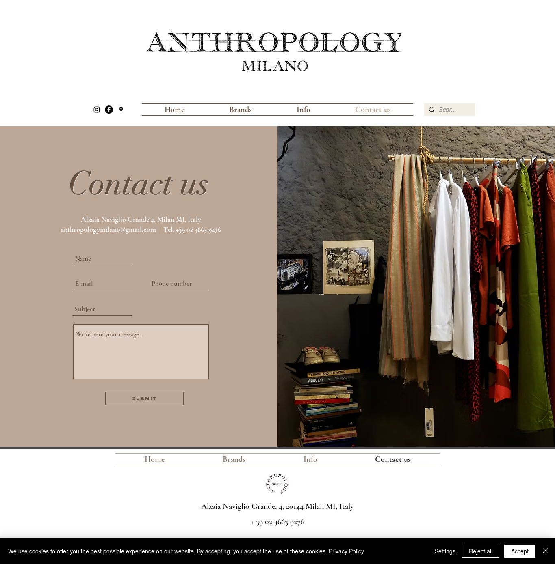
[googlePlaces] (121, 109)
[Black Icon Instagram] (97, 109)
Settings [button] (445, 551)
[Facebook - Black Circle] (109, 109)
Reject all (480, 551)
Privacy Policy (346, 551)
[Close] (545, 551)
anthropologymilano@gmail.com (108, 229)
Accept (520, 551)
